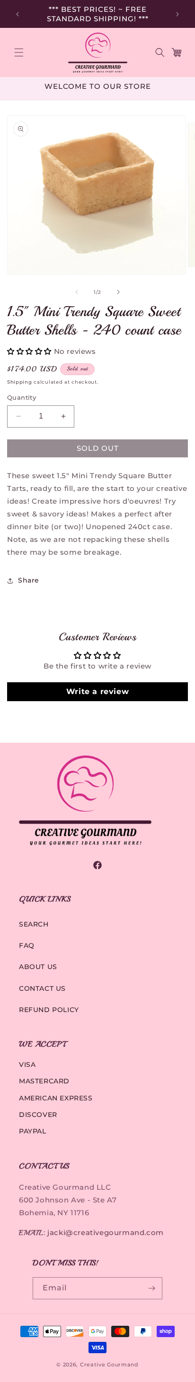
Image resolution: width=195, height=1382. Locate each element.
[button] (19, 52)
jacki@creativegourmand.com (105, 1232)
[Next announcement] (177, 14)
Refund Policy (49, 1009)
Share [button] (28, 580)
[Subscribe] (151, 1288)
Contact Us (42, 988)
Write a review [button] (97, 691)
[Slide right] (118, 292)
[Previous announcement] (17, 14)
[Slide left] (76, 292)
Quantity (21, 397)
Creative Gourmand (109, 1364)
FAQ (27, 945)
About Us (38, 966)
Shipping (19, 382)
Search (34, 924)
